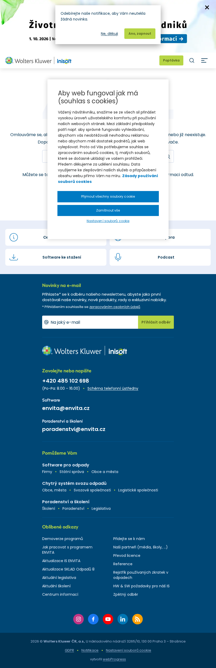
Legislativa (101, 508)
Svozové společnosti (92, 490)
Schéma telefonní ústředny (112, 388)
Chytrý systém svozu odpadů (74, 483)
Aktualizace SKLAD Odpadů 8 (68, 569)
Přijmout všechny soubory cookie (108, 196)
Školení (48, 508)
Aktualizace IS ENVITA (61, 560)
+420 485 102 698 (65, 380)
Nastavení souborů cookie (128, 650)
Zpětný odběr (125, 594)
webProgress (114, 659)
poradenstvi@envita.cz (73, 429)
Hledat (191, 60)
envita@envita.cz (66, 408)
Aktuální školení (56, 586)
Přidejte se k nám (129, 538)
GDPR (69, 650)
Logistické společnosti (138, 490)
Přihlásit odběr (156, 322)
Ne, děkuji (109, 33)
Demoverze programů (62, 538)
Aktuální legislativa (59, 577)
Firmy (47, 471)
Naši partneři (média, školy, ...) (140, 547)
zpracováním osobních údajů (114, 306)
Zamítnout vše (108, 210)
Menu (204, 60)
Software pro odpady (65, 465)
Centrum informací (60, 594)
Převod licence (126, 555)
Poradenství (73, 508)
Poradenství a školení (66, 502)
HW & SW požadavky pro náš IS (141, 586)
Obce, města (54, 490)
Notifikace (90, 650)
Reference (122, 564)
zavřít (207, 7)
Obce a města (104, 471)
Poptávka (171, 60)
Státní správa (72, 471)
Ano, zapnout (140, 33)
